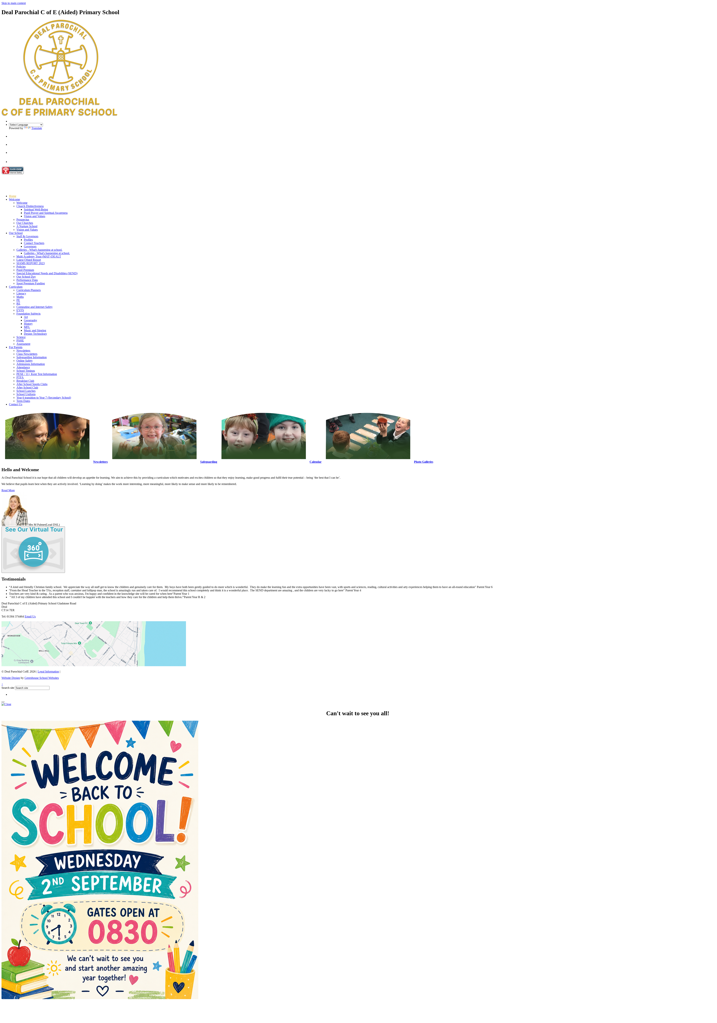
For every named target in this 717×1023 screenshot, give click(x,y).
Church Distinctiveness (30, 206)
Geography (30, 320)
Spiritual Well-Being (36, 209)
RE (18, 303)
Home (12, 196)
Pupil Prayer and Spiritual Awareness (46, 212)
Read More (8, 490)
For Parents (15, 347)
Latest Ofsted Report (28, 259)
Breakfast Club (25, 380)
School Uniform (25, 394)
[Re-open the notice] (2, 701)
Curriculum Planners (28, 290)
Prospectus (22, 219)
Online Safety (24, 360)
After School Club (27, 387)
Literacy (21, 293)
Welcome (14, 199)
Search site (7, 687)
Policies (21, 266)
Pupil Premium (25, 270)
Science (21, 337)
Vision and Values (34, 216)
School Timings (25, 370)
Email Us (30, 616)
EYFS (20, 310)
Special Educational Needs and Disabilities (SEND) (46, 273)
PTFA (20, 377)
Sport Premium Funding (30, 283)
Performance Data (27, 280)
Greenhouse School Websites (41, 677)
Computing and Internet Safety (34, 306)
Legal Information (48, 671)
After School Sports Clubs (31, 384)
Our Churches (24, 222)
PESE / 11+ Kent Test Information (36, 374)
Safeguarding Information (31, 357)
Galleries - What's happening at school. (39, 249)
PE (18, 300)
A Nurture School (26, 226)
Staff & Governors (27, 236)
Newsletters (23, 350)
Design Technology (35, 333)
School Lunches (25, 390)
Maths (20, 296)
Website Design (10, 677)
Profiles (28, 239)
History (28, 323)
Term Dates (23, 401)
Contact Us (15, 404)
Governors (30, 246)
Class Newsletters (26, 353)
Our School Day (26, 276)
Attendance (23, 367)
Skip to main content (13, 3)
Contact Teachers (34, 243)
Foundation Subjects (28, 313)
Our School (16, 233)
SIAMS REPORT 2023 (30, 263)
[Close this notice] (6, 704)
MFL (27, 327)
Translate (36, 128)
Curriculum (15, 286)
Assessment (23, 343)
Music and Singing (35, 330)
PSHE (20, 340)
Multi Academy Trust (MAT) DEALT (38, 256)
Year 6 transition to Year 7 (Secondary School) (43, 397)
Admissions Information (30, 364)
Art (26, 317)
